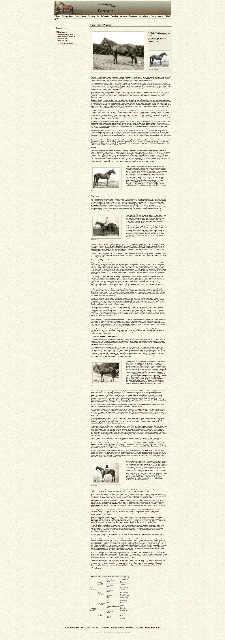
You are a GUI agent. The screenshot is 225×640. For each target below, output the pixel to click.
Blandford (147, 510)
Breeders (114, 627)
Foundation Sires (62, 38)
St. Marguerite (150, 94)
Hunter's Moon (131, 395)
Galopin (130, 115)
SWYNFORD (149, 464)
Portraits (95, 627)
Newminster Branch (155, 40)
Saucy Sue (113, 503)
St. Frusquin (147, 450)
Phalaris (115, 394)
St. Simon (142, 160)
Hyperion (122, 563)
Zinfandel (144, 534)
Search (147, 627)
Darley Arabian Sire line (157, 38)
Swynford (146, 78)
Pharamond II (101, 395)
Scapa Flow (158, 377)
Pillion (145, 375)
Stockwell (132, 150)
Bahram (159, 517)
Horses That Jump (62, 40)
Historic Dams (86, 627)
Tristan (152, 33)
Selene (141, 378)
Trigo (114, 519)
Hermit (121, 115)
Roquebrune (100, 132)
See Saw (119, 246)
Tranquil (105, 503)
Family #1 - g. (153, 41)
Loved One (109, 246)
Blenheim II (151, 517)
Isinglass (142, 409)
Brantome (94, 519)
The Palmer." (151, 204)
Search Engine (68, 43)
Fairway (151, 563)
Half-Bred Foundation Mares (66, 36)
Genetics (121, 627)
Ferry (93, 503)
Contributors (139, 627)
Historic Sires (74, 627)
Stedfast (161, 378)
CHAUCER (138, 363)
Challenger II (154, 511)
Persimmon (159, 329)
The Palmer (95, 205)
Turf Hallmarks (104, 627)
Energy (125, 95)
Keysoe (127, 505)
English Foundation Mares (65, 34)
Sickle (93, 395)
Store (153, 627)
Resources (129, 627)
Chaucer (136, 78)
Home (67, 627)
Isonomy (146, 174)
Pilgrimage (161, 33)
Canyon (164, 375)
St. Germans (156, 513)
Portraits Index (62, 28)
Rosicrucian (95, 207)
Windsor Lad (103, 519)
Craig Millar (116, 89)
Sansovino (95, 505)
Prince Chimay (135, 381)
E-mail (158, 627)
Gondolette (141, 247)
